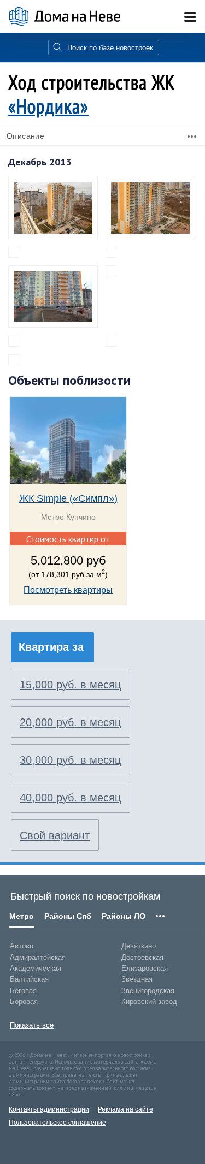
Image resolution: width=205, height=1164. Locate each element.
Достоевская (142, 957)
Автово (21, 946)
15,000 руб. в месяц (70, 685)
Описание (25, 136)
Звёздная (137, 979)
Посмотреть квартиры (68, 590)
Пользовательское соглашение (57, 1122)
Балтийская (29, 979)
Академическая (35, 968)
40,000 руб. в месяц (70, 798)
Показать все (32, 1025)
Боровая (24, 1001)
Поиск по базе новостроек (110, 48)
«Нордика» (48, 106)
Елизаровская (144, 968)
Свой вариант (55, 835)
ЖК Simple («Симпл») (68, 498)
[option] (68, 507)
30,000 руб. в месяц (70, 760)
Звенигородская (147, 991)
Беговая (23, 991)
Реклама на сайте (125, 1109)
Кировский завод (149, 1001)
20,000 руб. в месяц (70, 722)
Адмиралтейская (38, 957)
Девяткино (138, 946)
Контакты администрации (49, 1109)
